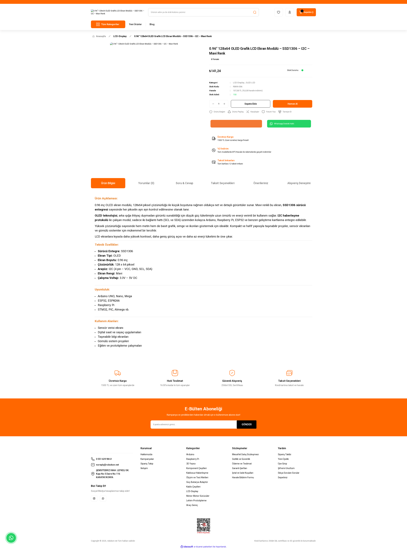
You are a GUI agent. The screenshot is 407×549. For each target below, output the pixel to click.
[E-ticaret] (203, 546)
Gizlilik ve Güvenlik (241, 459)
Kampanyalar (147, 459)
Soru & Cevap (184, 183)
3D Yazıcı (191, 463)
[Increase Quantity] (225, 104)
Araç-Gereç (192, 505)
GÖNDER (247, 424)
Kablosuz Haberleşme (197, 473)
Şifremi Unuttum (286, 468)
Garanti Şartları (239, 468)
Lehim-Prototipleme (196, 500)
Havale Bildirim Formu (243, 477)
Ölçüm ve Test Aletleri (197, 477)
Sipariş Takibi (284, 454)
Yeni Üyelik (283, 459)
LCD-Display (238, 82)
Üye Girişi (282, 463)
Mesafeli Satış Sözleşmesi (245, 454)
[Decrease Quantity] (212, 104)
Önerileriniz (260, 183)
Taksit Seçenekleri (223, 183)
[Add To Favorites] (217, 112)
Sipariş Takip (147, 463)
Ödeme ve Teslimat (242, 463)
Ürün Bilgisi (108, 183)
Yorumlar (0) (146, 183)
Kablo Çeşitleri (193, 486)
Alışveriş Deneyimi (298, 183)
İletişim (144, 468)
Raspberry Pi (192, 459)
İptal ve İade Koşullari (242, 473)
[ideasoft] (186, 546)
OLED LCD (250, 82)
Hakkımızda (146, 454)
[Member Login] (289, 12)
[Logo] (117, 12)
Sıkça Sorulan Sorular (288, 473)
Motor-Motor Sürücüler (197, 496)
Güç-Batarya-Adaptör (197, 482)
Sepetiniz (282, 477)
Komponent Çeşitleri (196, 468)
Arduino (190, 454)
